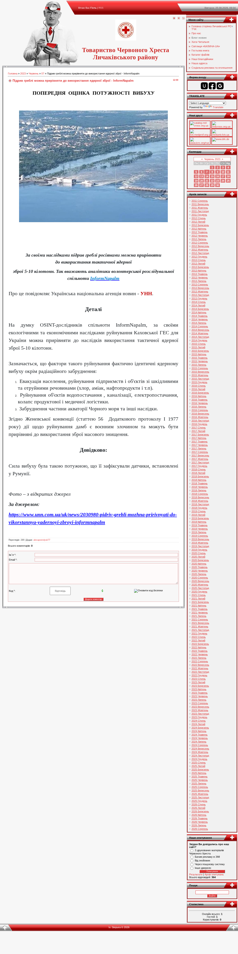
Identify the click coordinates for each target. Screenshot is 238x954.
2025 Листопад (200, 797)
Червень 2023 (212, 159)
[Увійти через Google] (220, 85)
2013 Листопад (200, 295)
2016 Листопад (200, 420)
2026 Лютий (198, 808)
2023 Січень (199, 678)
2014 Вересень (200, 329)
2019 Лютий (198, 514)
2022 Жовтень (200, 668)
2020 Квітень (199, 563)
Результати (195, 874)
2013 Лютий (198, 263)
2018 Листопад (200, 504)
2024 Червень (200, 738)
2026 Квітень (199, 814)
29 (212, 185)
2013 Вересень (200, 288)
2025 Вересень (200, 790)
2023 (23, 73)
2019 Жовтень (200, 542)
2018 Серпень (200, 493)
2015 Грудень (199, 382)
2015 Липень (199, 364)
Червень (34, 73)
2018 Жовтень (200, 500)
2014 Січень (199, 302)
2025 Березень (200, 769)
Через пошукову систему (210, 864)
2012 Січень (199, 218)
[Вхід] (183, 18)
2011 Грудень (199, 214)
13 (201, 176)
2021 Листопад (200, 630)
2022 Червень (200, 654)
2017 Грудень (199, 466)
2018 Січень (199, 469)
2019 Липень (199, 532)
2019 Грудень (199, 549)
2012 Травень (200, 232)
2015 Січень (199, 343)
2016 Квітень (199, 396)
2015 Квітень (199, 354)
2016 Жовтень (200, 417)
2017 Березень (200, 434)
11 (228, 172)
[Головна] (174, 18)
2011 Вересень (200, 204)
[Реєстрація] (179, 18)
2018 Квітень (199, 480)
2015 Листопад (200, 378)
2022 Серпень (200, 661)
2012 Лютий (198, 221)
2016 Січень (199, 385)
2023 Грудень (199, 717)
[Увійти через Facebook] (212, 85)
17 (222, 176)
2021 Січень (199, 595)
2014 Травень (200, 316)
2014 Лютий (198, 305)
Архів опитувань (214, 874)
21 (206, 180)
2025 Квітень (199, 773)
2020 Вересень (200, 581)
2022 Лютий (198, 640)
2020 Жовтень (200, 584)
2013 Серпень (200, 284)
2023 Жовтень (200, 710)
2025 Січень (199, 762)
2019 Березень (200, 518)
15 (212, 176)
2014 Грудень (199, 340)
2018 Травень (200, 483)
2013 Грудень (199, 298)
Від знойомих (202, 860)
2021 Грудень (199, 633)
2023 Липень (199, 699)
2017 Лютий (198, 431)
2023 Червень (200, 696)
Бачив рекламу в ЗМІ (207, 856)
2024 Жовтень (200, 752)
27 (201, 185)
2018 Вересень (200, 497)
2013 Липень (199, 281)
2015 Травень (200, 357)
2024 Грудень (199, 759)
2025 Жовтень (200, 794)
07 (42, 73)
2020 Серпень (200, 577)
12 (196, 176)
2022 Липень (199, 657)
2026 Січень (199, 804)
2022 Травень (200, 650)
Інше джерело (203, 868)
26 (196, 185)
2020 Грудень (199, 591)
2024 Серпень (200, 745)
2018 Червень (200, 486)
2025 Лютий (198, 766)
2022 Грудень (199, 675)
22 (212, 180)
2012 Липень (199, 239)
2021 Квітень (199, 605)
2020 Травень (200, 567)
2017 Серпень (200, 452)
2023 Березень (200, 685)
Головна (12, 73)
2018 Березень (200, 476)
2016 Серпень (200, 410)
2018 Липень (199, 490)
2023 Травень (200, 692)
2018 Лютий (198, 473)
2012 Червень (200, 235)
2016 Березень (200, 392)
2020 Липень (199, 574)
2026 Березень (200, 811)
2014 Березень (200, 309)
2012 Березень (200, 225)
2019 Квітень (199, 521)
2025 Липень (199, 783)
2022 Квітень (199, 647)
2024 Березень (200, 727)
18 (228, 176)
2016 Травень (200, 399)
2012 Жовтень (200, 249)
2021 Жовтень (200, 626)
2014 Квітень (199, 312)
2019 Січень (199, 511)
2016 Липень (199, 406)
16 (217, 176)
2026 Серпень (200, 828)
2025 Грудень (199, 801)
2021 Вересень (200, 623)
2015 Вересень (200, 371)
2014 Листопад (200, 336)
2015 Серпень (200, 368)
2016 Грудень (199, 424)
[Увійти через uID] (204, 85)
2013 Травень (200, 274)
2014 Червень (200, 319)
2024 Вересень (200, 748)
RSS (101, 8)
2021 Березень (200, 602)
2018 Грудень (199, 507)
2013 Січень (199, 260)
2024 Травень (200, 734)
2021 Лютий (198, 598)
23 (217, 180)
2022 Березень (200, 644)
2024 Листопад (200, 755)
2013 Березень (200, 267)
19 (196, 180)
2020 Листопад (200, 588)
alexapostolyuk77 (41, 540)
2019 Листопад (200, 546)
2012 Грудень (199, 256)
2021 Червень (200, 612)
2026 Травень (200, 818)
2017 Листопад (200, 462)
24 (222, 180)
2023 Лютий (198, 682)
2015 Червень (200, 361)
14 (206, 176)
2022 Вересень (200, 664)
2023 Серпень (200, 703)
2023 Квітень (199, 689)
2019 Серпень (200, 535)
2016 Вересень (200, 413)
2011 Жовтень (200, 207)
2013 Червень (200, 277)
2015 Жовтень (200, 375)
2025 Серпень (200, 787)
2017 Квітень (199, 438)
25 (228, 180)
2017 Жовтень (200, 459)
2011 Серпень (200, 200)
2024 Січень (199, 720)
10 (222, 172)
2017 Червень (200, 445)
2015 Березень (200, 350)
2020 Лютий (198, 556)
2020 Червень (200, 570)
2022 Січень (199, 637)
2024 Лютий (198, 724)
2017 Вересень (200, 455)
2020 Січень (199, 553)
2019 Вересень (200, 539)
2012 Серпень (200, 242)
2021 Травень (200, 609)
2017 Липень (199, 448)
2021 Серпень (200, 619)
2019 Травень (200, 525)
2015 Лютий (198, 347)
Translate (218, 107)
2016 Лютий (198, 389)
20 (201, 180)
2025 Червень (200, 780)
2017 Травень (200, 441)
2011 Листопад (200, 211)
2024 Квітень (199, 731)
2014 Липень (199, 322)
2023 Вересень (200, 706)
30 (217, 185)
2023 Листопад (200, 713)
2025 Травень (200, 776)
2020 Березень (200, 560)
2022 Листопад (200, 671)
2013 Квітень (199, 270)
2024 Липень (199, 741)
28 (206, 185)
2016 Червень (200, 403)
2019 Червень (200, 528)
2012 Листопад (200, 253)
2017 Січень (199, 427)
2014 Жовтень (200, 333)
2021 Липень (199, 616)
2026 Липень (199, 825)
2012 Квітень (199, 228)
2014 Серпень (200, 326)
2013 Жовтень (200, 291)
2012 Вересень (200, 246)
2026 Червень (200, 821)
